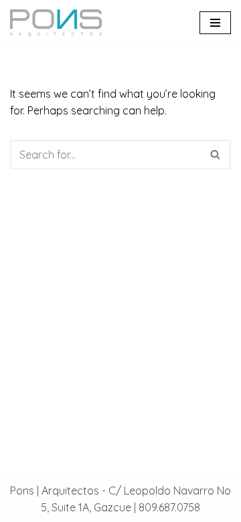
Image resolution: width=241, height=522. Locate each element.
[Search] (216, 154)
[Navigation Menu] (215, 22)
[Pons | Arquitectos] (59, 22)
